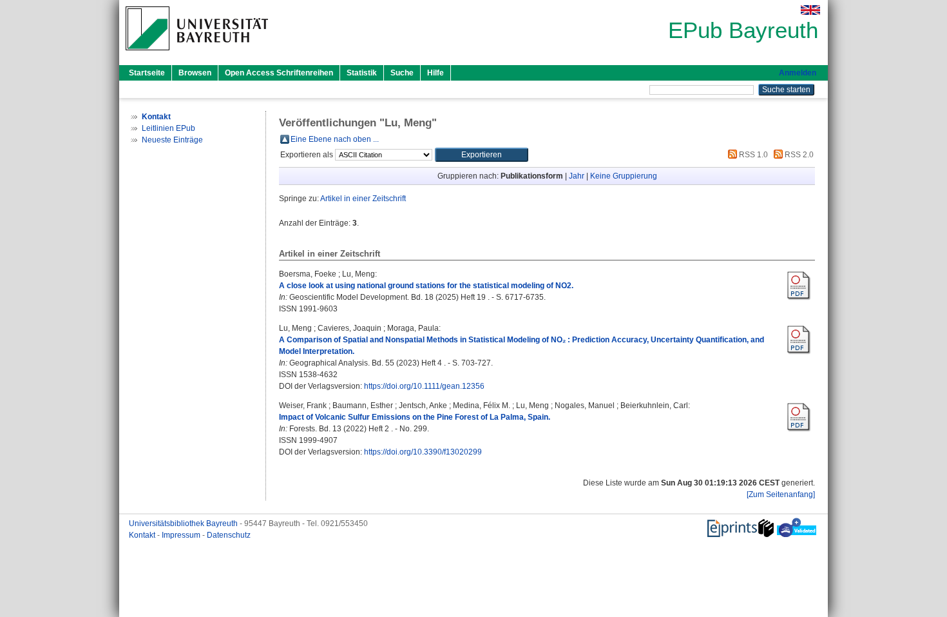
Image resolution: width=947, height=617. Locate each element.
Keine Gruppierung (623, 176)
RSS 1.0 (752, 154)
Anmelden (797, 72)
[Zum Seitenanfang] (781, 494)
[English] (810, 10)
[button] (481, 155)
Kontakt (143, 535)
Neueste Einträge (172, 139)
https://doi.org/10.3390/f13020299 (423, 451)
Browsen (194, 72)
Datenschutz (229, 535)
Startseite (147, 72)
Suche (402, 72)
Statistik (362, 72)
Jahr (576, 176)
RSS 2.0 (798, 154)
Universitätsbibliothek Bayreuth (184, 523)
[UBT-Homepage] (196, 54)
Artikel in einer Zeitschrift (363, 198)
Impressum (182, 535)
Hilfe (435, 72)
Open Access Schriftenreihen (279, 72)
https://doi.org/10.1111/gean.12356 (424, 386)
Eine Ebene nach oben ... (335, 139)
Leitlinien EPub (168, 128)
